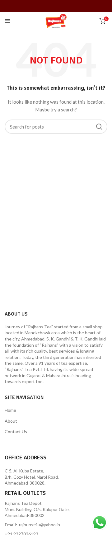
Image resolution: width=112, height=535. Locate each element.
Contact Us (16, 431)
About (11, 421)
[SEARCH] (99, 127)
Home (10, 410)
